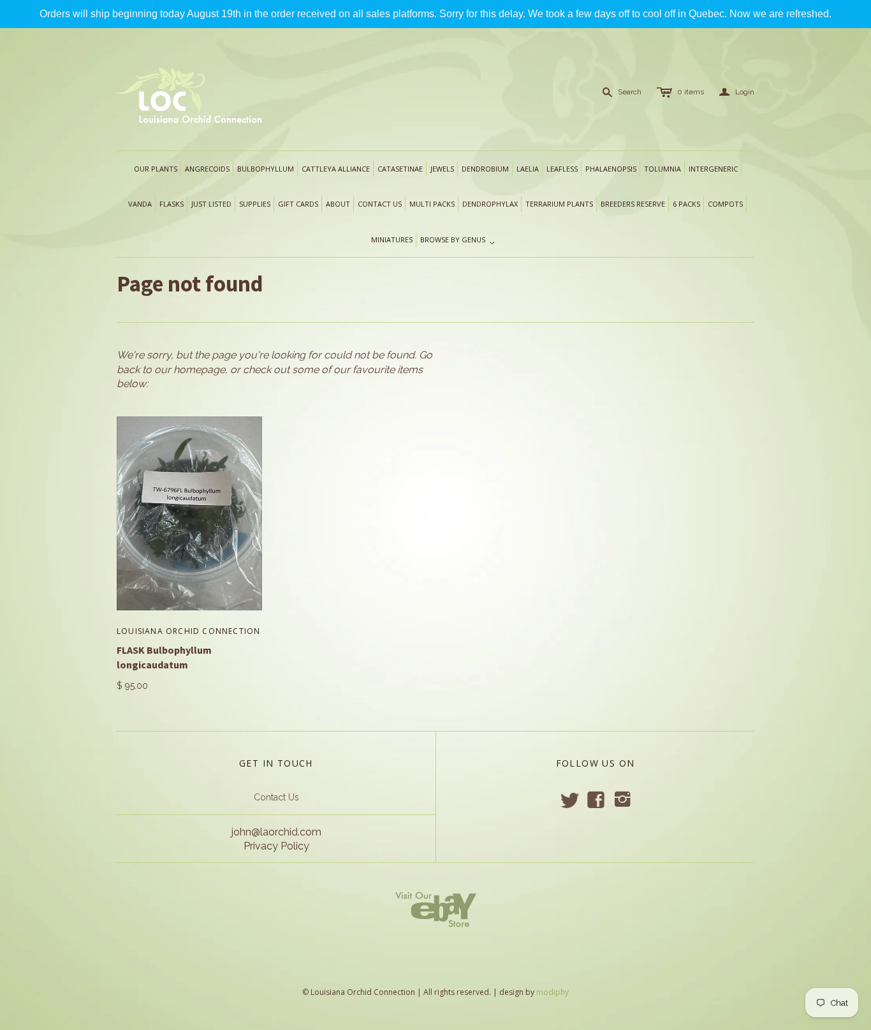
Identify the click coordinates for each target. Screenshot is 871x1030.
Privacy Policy (276, 846)
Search (629, 91)
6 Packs (686, 204)
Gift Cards (298, 204)
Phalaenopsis (610, 168)
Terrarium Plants (559, 204)
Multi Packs (432, 204)
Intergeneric (713, 168)
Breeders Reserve (633, 204)
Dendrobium (485, 168)
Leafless (562, 168)
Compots (725, 204)
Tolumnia (662, 168)
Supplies (254, 204)
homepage (199, 370)
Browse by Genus (457, 240)
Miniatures (392, 239)
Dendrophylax (490, 204)
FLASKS (171, 204)
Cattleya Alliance (336, 168)
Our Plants (155, 168)
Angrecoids (207, 168)
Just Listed (211, 204)
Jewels (442, 168)
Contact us (380, 204)
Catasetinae (400, 168)
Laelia (527, 168)
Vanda (140, 204)
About (338, 204)
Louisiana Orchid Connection (188, 631)
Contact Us (276, 797)
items (690, 91)
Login (736, 92)
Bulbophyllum (265, 168)
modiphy (552, 992)
